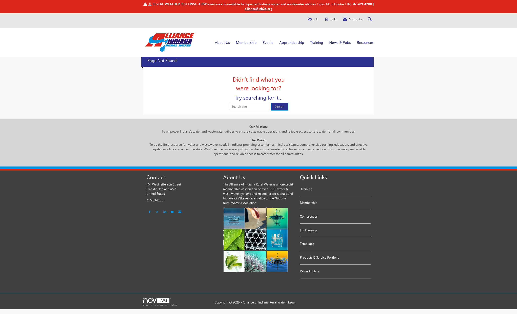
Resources (365, 42)
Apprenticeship (291, 42)
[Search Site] (370, 19)
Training (316, 42)
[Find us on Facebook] (149, 212)
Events (268, 42)
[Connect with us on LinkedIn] (164, 212)
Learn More (324, 4)
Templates (307, 244)
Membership (246, 42)
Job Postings (308, 230)
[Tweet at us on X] (157, 212)
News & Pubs (340, 42)
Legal (291, 302)
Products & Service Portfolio (319, 257)
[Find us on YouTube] (172, 212)
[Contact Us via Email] (179, 212)
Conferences (308, 216)
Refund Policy (309, 271)
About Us (222, 42)
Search (279, 106)
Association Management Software (161, 305)
